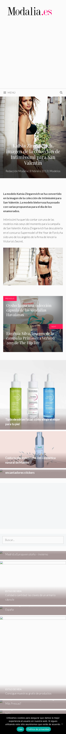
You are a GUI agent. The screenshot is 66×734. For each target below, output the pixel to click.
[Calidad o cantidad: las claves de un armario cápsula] (33, 602)
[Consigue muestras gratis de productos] (33, 696)
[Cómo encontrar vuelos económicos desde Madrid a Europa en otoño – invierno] (33, 557)
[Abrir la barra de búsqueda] (61, 93)
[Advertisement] (33, 54)
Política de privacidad (38, 729)
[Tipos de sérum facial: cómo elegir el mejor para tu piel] (33, 427)
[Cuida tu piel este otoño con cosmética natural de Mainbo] (33, 466)
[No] (62, 724)
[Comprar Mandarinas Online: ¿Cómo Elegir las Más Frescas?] (33, 706)
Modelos (55, 171)
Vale (20, 729)
